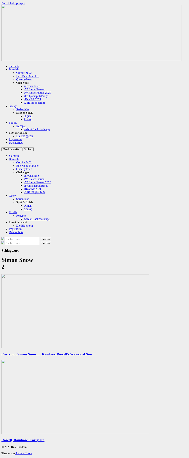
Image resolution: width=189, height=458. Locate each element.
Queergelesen (24, 79)
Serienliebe (22, 109)
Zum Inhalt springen (13, 3)
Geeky (13, 106)
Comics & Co (24, 72)
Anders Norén (23, 453)
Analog (28, 119)
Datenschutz (16, 142)
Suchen (28, 149)
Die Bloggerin (24, 136)
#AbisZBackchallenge (37, 129)
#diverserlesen (32, 86)
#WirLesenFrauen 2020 (37, 92)
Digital (28, 116)
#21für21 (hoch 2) (34, 102)
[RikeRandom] (91, 59)
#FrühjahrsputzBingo (36, 96)
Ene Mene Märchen (27, 76)
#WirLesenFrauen (34, 89)
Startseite (14, 66)
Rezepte (21, 126)
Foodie (13, 122)
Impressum (15, 139)
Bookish (14, 69)
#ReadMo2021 (32, 99)
